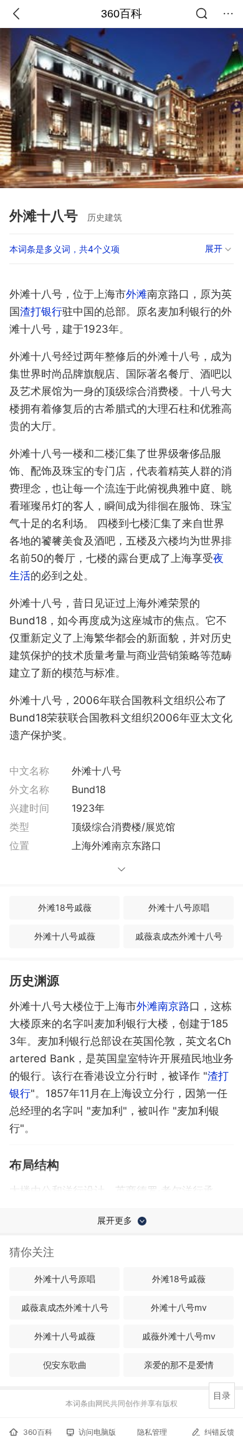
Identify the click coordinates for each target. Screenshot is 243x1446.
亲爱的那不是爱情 (179, 1364)
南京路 (173, 1006)
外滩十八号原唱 (178, 907)
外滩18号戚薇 (65, 907)
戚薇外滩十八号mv (179, 1336)
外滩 (136, 294)
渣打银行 (41, 311)
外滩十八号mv (179, 1307)
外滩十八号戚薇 (64, 936)
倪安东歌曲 (65, 1364)
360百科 (121, 13)
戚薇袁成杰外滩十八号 (178, 936)
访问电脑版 (97, 1432)
